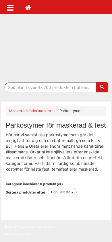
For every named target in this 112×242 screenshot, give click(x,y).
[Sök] (102, 87)
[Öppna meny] (10, 7)
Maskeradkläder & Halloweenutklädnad (56, 48)
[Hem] (28, 7)
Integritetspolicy (17, 234)
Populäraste (61, 192)
